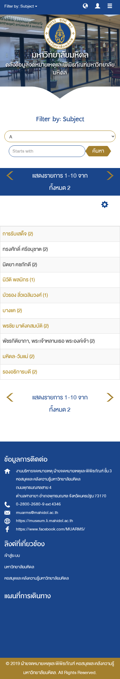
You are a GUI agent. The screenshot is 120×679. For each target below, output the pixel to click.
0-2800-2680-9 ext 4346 (38, 504)
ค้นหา (98, 151)
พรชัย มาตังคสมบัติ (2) (26, 325)
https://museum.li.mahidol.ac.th (44, 520)
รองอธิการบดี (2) (20, 371)
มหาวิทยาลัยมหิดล (19, 567)
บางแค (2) (12, 310)
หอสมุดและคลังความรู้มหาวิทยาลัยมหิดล (36, 578)
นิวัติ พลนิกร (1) (19, 279)
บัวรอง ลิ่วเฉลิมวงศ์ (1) (25, 295)
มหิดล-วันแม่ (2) (18, 356)
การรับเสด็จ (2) (18, 233)
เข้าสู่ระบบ (12, 555)
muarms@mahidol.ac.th (37, 512)
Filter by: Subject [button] (19, 6)
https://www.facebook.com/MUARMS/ (50, 529)
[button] (85, 5)
